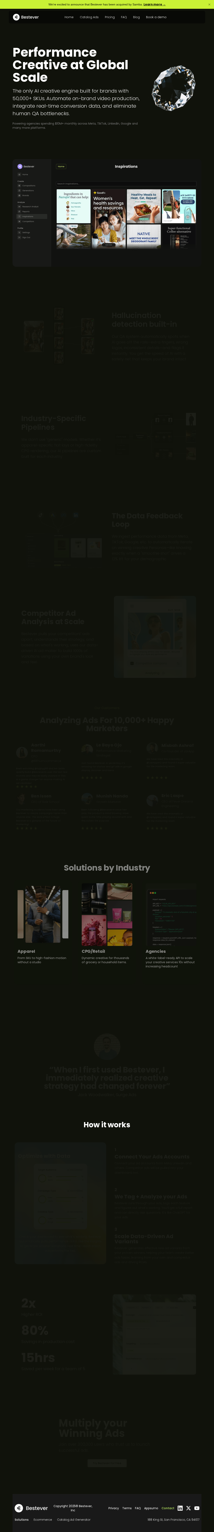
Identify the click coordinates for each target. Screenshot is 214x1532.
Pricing (110, 17)
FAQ (124, 17)
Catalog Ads (89, 17)
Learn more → (155, 4)
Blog (136, 17)
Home (69, 17)
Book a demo (156, 17)
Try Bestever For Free (107, 1463)
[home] (26, 17)
